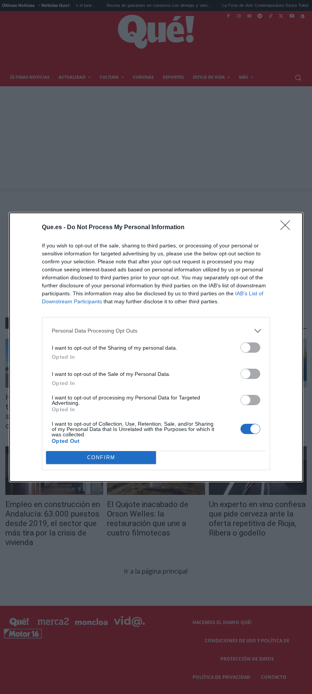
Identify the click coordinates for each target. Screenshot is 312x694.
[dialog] (156, 347)
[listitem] (156, 331)
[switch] (250, 347)
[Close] (287, 227)
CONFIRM (101, 457)
